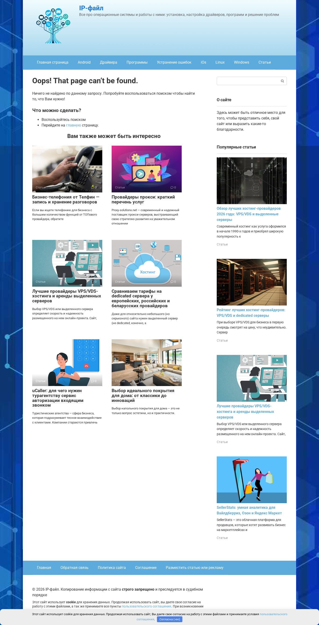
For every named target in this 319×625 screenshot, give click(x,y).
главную (73, 125)
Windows (241, 62)
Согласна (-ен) (170, 619)
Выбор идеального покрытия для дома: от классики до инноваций (143, 395)
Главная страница (52, 62)
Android (84, 62)
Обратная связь (74, 567)
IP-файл (91, 8)
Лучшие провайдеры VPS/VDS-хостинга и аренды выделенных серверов (66, 296)
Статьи (265, 62)
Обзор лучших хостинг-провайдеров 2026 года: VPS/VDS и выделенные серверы (249, 214)
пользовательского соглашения (146, 606)
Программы (137, 62)
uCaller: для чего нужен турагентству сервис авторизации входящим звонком (57, 398)
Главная (44, 567)
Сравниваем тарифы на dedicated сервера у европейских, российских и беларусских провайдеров (141, 299)
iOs (203, 62)
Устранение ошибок (174, 62)
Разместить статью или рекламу (194, 567)
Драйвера (108, 62)
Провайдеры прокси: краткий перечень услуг (143, 199)
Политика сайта (112, 567)
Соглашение (145, 567)
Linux (220, 62)
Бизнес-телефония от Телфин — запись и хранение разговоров (65, 199)
